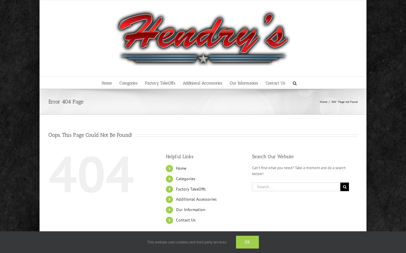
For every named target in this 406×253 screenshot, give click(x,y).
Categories (185, 178)
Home (181, 168)
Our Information (190, 209)
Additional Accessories (196, 199)
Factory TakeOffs (191, 189)
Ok (247, 242)
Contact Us (186, 220)
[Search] (295, 83)
